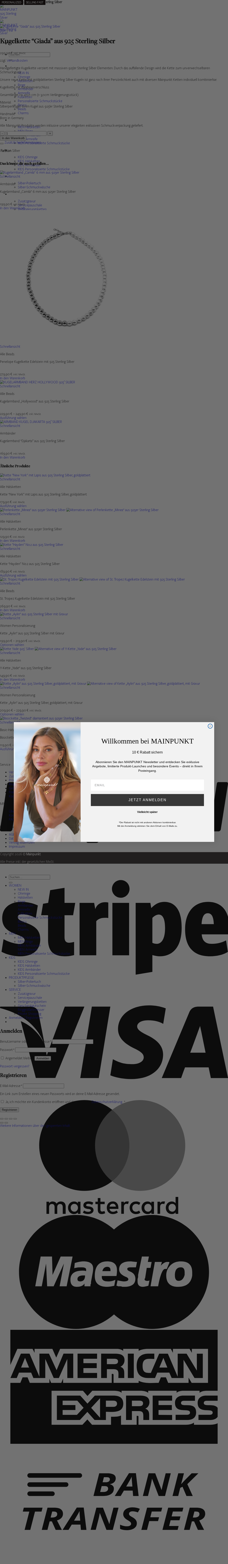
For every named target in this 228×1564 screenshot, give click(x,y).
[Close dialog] (210, 726)
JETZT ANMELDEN (147, 800)
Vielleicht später (147, 812)
